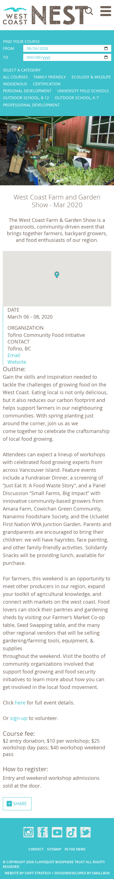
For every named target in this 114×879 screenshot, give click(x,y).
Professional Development (31, 104)
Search (89, 11)
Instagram (28, 832)
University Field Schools (83, 90)
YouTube (57, 832)
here (20, 702)
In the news (75, 849)
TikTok (71, 832)
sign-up (18, 718)
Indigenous (15, 83)
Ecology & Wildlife (91, 77)
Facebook (42, 832)
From (8, 48)
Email (13, 355)
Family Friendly (50, 77)
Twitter (85, 832)
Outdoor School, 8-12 (26, 97)
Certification (47, 83)
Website (16, 361)
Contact (36, 849)
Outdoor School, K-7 (77, 97)
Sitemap (54, 849)
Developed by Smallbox (88, 873)
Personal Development (27, 90)
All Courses (15, 77)
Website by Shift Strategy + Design (36, 873)
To (5, 57)
